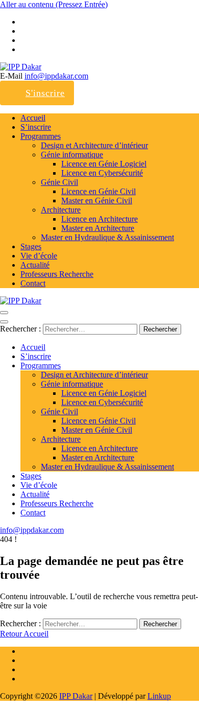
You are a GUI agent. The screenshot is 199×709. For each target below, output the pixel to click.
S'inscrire (45, 93)
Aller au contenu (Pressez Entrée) (54, 4)
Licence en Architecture (99, 219)
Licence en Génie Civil (98, 191)
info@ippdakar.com (56, 76)
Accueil (32, 117)
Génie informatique (72, 154)
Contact (32, 283)
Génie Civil (59, 182)
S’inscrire (35, 127)
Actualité (34, 265)
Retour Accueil (24, 633)
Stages (30, 246)
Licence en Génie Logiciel (103, 163)
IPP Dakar (75, 696)
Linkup (159, 696)
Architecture (61, 209)
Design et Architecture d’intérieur (94, 145)
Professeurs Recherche (56, 274)
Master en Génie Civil (96, 200)
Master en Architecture (97, 228)
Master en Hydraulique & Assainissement (107, 237)
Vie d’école (38, 255)
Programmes (40, 136)
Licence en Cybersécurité (102, 173)
